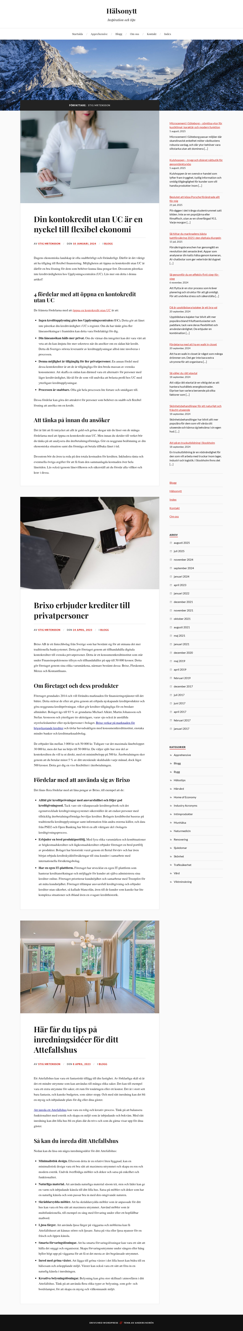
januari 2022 (181, 593)
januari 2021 (181, 644)
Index (167, 34)
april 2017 (180, 711)
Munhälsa (180, 822)
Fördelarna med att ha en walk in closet (193, 344)
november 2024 (183, 559)
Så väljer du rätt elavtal (183, 373)
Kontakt (151, 34)
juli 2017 (179, 694)
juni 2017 (179, 703)
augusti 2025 (182, 542)
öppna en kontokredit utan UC (92, 310)
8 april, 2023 (82, 1064)
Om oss (134, 34)
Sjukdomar (180, 847)
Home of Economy (185, 797)
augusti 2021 (182, 627)
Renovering (181, 839)
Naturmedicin (182, 831)
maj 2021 (179, 635)
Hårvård (179, 788)
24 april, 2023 (82, 629)
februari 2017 (182, 720)
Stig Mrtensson (49, 243)
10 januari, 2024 (84, 243)
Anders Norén (144, 1322)
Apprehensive (99, 34)
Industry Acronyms (185, 805)
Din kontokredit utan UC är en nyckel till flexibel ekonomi (88, 224)
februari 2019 (182, 678)
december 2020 (183, 652)
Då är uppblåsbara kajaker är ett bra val (193, 307)
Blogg (118, 34)
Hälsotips (180, 780)
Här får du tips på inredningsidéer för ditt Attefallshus (76, 1039)
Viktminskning (183, 881)
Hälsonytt (121, 10)
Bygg (177, 771)
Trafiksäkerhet (182, 864)
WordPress (110, 1322)
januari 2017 (181, 728)
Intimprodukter (183, 814)
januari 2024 (181, 576)
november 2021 (183, 610)
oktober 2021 (182, 618)
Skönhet (179, 856)
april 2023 (180, 585)
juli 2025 (179, 551)
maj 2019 (179, 661)
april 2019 (180, 669)
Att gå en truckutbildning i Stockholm (192, 442)
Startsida (77, 34)
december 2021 (183, 601)
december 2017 (183, 686)
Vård (177, 873)
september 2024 (184, 568)
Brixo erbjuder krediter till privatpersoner (82, 610)
